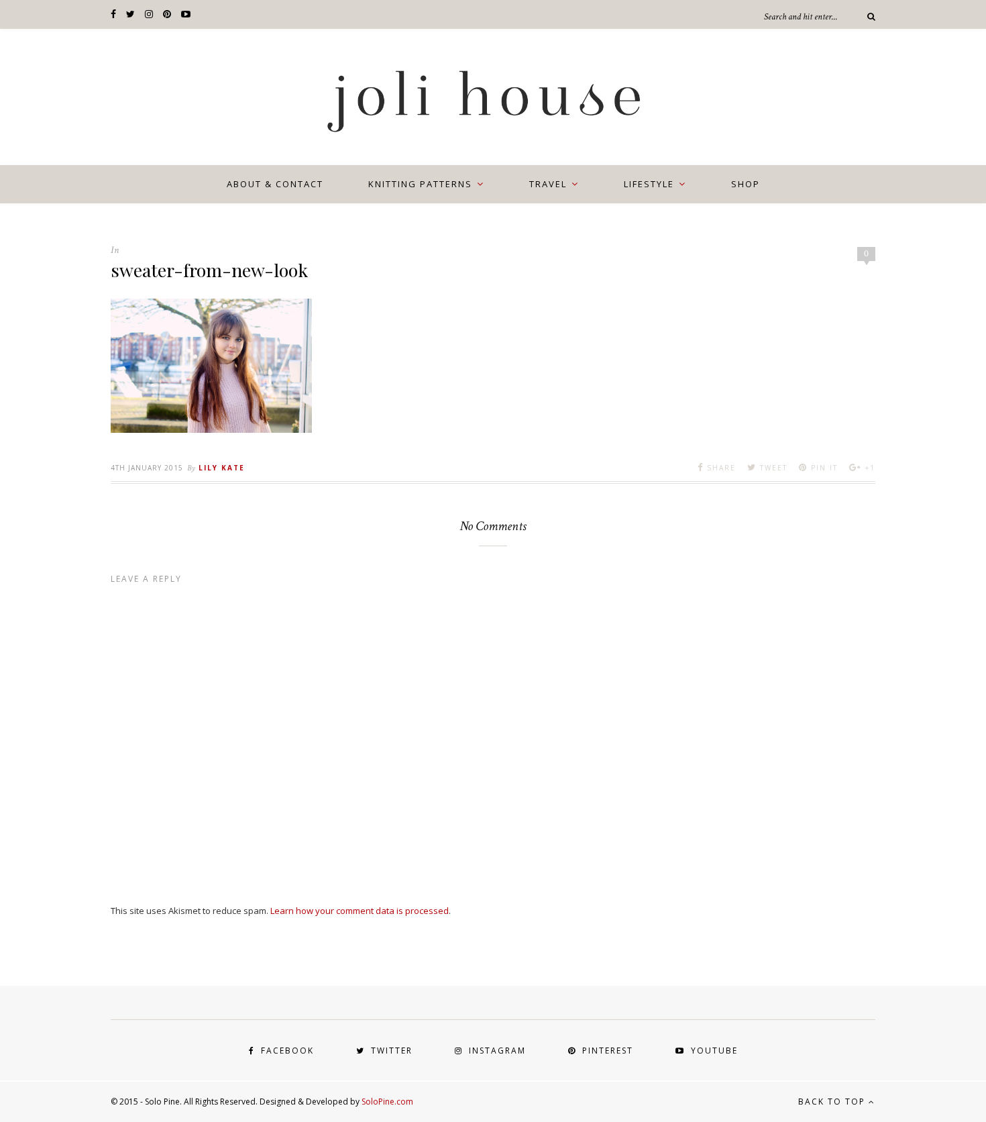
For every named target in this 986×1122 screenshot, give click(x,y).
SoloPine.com (387, 1101)
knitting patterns (420, 184)
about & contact (275, 184)
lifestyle (649, 184)
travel (548, 184)
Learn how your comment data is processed (359, 911)
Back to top (833, 1101)
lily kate (222, 467)
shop (745, 184)
